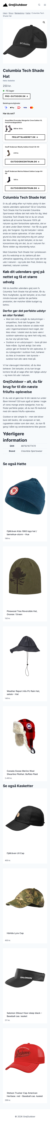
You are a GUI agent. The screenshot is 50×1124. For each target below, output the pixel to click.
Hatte (5, 80)
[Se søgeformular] (39, 5)
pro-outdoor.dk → (16, 96)
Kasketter (11, 80)
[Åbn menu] (45, 5)
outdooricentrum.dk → (25, 161)
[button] (44, 22)
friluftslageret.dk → (25, 137)
